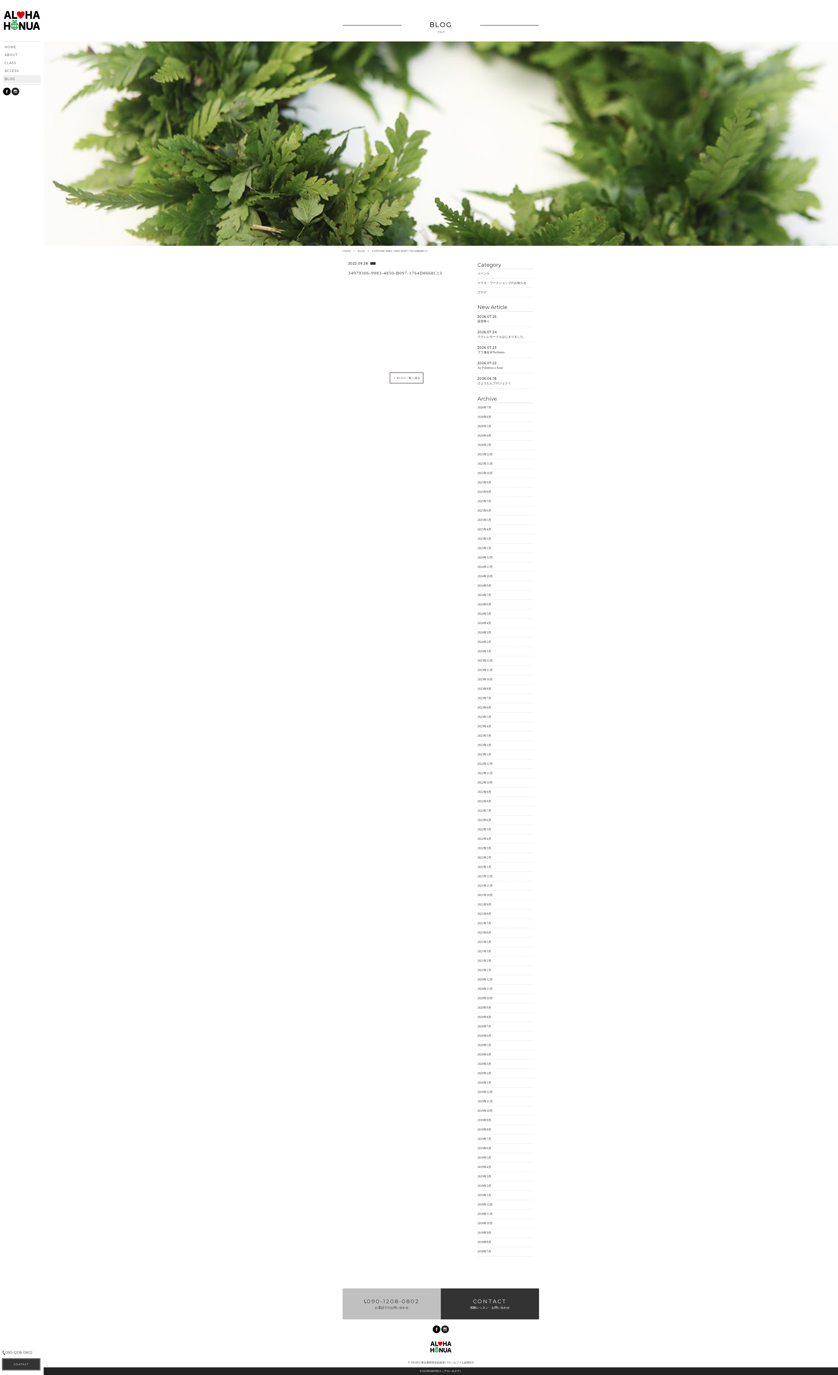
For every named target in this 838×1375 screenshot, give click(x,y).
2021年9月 (484, 904)
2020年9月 (484, 1007)
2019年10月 (485, 1110)
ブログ (482, 292)
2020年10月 (485, 998)
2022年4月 (484, 838)
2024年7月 (484, 595)
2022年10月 (485, 782)
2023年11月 (485, 670)
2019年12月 (485, 1092)
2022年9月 (484, 792)
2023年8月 (484, 688)
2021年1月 (484, 970)
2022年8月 (484, 801)
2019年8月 (484, 1129)
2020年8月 (484, 1017)
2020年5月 (484, 1045)
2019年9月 (484, 1120)
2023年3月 (484, 735)
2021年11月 (485, 885)
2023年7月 (484, 698)
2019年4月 (484, 1167)
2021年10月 (485, 895)
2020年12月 (485, 979)
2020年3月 (484, 1064)
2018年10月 (485, 1223)
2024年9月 (484, 585)
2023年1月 (484, 754)
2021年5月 (484, 942)
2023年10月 (485, 679)
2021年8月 (484, 914)
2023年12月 (485, 660)
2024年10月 (485, 576)
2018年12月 (485, 1204)
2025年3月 (484, 538)
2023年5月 (484, 717)
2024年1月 (484, 651)
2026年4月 (484, 435)
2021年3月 (484, 951)
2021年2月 (484, 960)
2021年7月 (484, 923)
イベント (483, 273)
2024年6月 (484, 604)
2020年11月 (485, 989)
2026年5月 (484, 426)
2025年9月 (484, 482)
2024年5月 (484, 613)
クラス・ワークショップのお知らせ (501, 283)
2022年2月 (484, 857)
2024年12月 (485, 557)
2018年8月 (484, 1242)
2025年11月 (485, 463)
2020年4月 (484, 1054)
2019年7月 (484, 1139)
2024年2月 (484, 642)
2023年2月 (484, 745)
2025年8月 (484, 492)
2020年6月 (484, 1035)
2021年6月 (484, 932)
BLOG (361, 251)
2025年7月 (484, 501)
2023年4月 (484, 726)
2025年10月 (485, 473)
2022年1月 (484, 867)
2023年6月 (484, 707)
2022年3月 (484, 848)
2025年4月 (484, 529)
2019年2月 (484, 1185)
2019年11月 (485, 1101)
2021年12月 (485, 876)
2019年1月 (484, 1195)
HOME (347, 251)
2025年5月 (484, 520)
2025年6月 (484, 510)
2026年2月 (484, 445)
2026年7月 (484, 407)
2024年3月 (484, 632)
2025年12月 (485, 454)
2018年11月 (485, 1214)
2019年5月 (484, 1157)
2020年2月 (484, 1073)
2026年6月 (484, 416)
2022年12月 (485, 763)
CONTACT (21, 1364)
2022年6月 (484, 820)
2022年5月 (484, 829)
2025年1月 (484, 548)
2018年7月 (484, 1251)
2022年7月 (484, 810)
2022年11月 (485, 773)
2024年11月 (485, 567)
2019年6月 (484, 1148)
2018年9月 (484, 1232)
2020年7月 (484, 1026)
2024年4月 (484, 623)
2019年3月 (484, 1176)
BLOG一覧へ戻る (408, 377)
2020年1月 (484, 1082)
